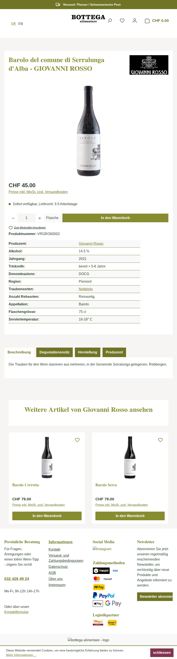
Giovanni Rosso (91, 243)
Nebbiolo (86, 289)
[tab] (19, 352)
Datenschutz (58, 567)
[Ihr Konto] (135, 20)
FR (20, 24)
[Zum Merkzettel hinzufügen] (77, 440)
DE (13, 24)
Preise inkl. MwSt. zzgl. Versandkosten (38, 192)
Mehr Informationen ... (21, 655)
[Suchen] (109, 20)
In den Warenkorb (115, 218)
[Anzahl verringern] (13, 218)
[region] (88, 131)
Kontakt (54, 549)
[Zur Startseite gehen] (88, 18)
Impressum (57, 585)
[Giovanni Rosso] (149, 65)
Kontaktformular (16, 612)
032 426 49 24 (16, 579)
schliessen (162, 652)
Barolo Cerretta (25, 485)
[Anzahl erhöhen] (39, 218)
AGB (52, 573)
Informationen (61, 542)
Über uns (56, 579)
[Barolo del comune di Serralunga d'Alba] (88, 131)
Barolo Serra (106, 485)
